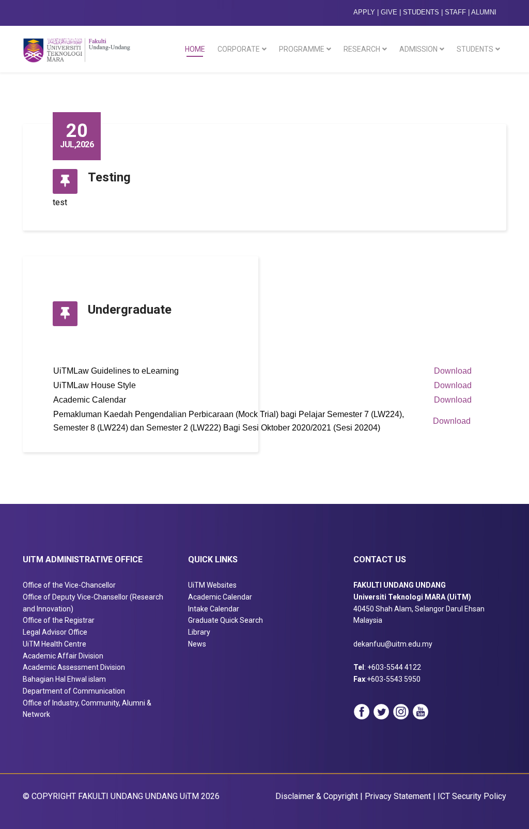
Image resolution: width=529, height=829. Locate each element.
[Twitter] (381, 711)
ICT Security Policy (472, 796)
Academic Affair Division (63, 656)
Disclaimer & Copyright (316, 796)
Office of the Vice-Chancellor (69, 585)
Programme (301, 49)
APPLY (364, 12)
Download (453, 370)
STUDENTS (421, 12)
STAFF (455, 12)
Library (199, 632)
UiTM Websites (212, 585)
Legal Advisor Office (55, 632)
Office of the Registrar (59, 620)
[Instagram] (401, 711)
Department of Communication (74, 691)
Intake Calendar (213, 609)
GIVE (389, 12)
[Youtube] (420, 711)
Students (475, 49)
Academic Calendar (220, 597)
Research (362, 49)
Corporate (238, 49)
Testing (109, 177)
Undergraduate (130, 309)
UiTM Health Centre (54, 644)
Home (195, 49)
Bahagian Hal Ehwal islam (64, 679)
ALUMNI (483, 12)
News (197, 644)
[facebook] (361, 711)
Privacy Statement (398, 796)
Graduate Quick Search (225, 620)
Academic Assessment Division (74, 667)
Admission (418, 49)
